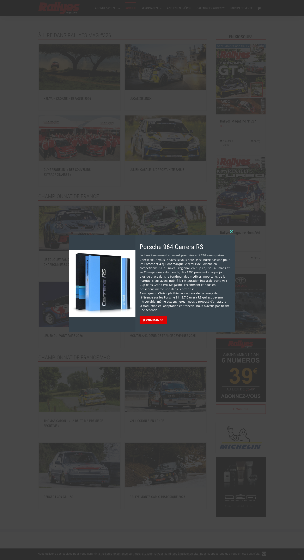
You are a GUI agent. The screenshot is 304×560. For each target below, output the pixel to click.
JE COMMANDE (153, 320)
